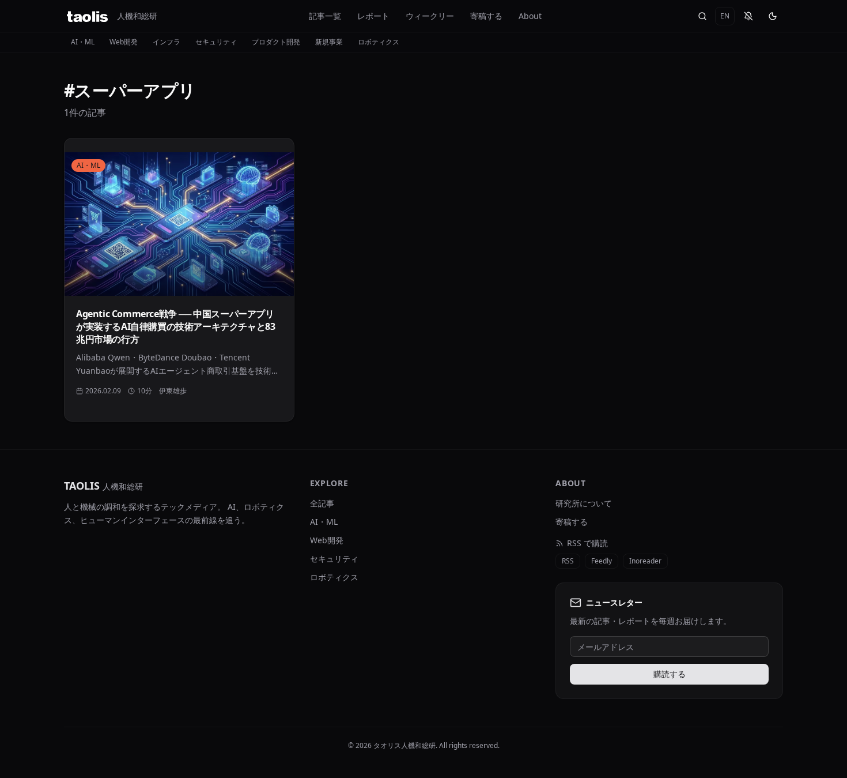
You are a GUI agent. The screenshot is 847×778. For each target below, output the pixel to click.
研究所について (583, 503)
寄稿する (486, 15)
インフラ (166, 42)
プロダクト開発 (276, 42)
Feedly (601, 561)
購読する (669, 673)
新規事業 (329, 42)
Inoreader (645, 561)
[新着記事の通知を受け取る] (748, 16)
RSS (568, 561)
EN (724, 16)
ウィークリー (430, 15)
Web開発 (123, 42)
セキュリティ (216, 42)
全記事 (322, 503)
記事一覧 (325, 15)
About (530, 15)
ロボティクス (378, 42)
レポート (373, 15)
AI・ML (82, 42)
